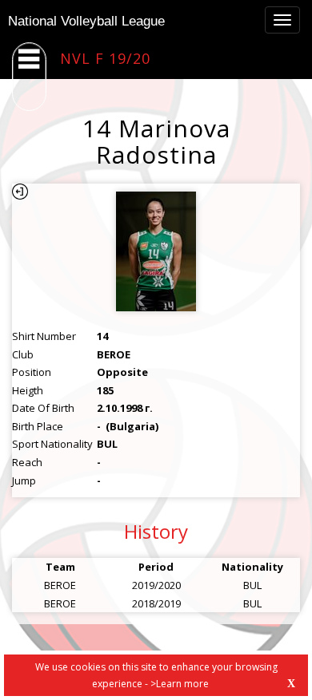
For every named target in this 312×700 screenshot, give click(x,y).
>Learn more (179, 683)
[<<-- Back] (20, 192)
